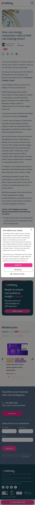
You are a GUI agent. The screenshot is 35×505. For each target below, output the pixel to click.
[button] (17, 274)
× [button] (31, 229)
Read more (24, 261)
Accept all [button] (18, 265)
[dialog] (17, 252)
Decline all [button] (18, 270)
